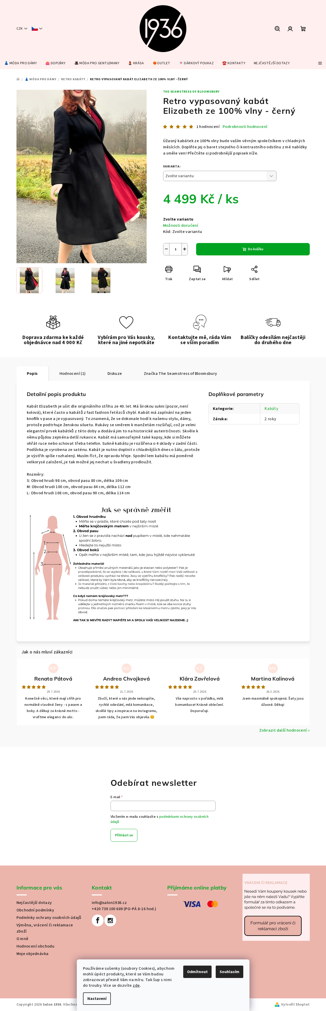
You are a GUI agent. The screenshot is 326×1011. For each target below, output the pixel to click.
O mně (22, 939)
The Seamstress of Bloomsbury (191, 92)
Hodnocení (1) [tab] (73, 373)
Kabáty (271, 408)
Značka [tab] (180, 373)
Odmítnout (197, 972)
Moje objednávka (32, 954)
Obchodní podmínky (35, 910)
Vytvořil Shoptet (295, 1004)
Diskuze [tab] (114, 373)
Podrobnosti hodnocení (245, 127)
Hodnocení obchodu (35, 946)
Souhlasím (229, 972)
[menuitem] (20, 63)
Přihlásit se (124, 835)
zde (136, 985)
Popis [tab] (32, 373)
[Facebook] (98, 920)
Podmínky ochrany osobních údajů (48, 917)
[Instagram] (110, 920)
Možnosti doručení (180, 225)
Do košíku (255, 249)
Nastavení (96, 998)
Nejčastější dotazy (34, 902)
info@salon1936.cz (109, 902)
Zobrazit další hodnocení (283, 730)
